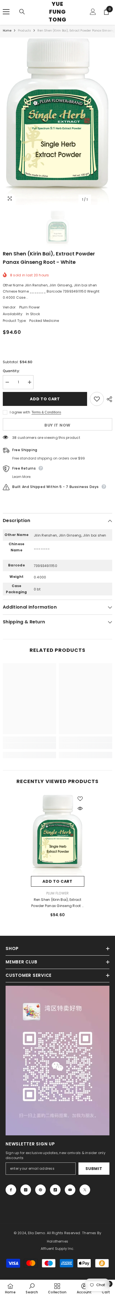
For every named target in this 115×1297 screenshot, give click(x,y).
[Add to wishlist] (97, 399)
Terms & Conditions (46, 412)
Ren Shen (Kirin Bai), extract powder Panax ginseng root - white (57, 903)
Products (24, 30)
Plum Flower (29, 307)
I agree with (20, 412)
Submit (93, 1168)
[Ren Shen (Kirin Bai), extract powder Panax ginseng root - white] (57, 835)
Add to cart (45, 399)
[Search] (22, 11)
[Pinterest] (40, 1189)
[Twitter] (85, 1189)
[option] (57, 121)
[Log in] (93, 12)
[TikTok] (55, 1189)
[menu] (6, 11)
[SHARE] (108, 399)
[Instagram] (25, 1189)
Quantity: (11, 370)
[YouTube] (70, 1189)
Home (7, 30)
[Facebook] (11, 1189)
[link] (29, 746)
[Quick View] (80, 808)
